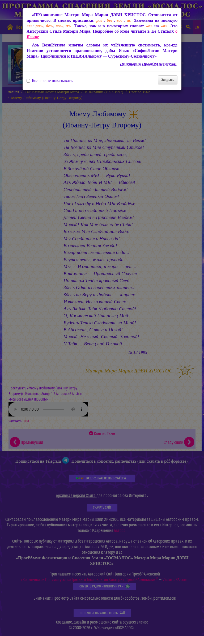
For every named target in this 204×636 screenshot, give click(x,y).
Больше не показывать (52, 80)
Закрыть (167, 79)
